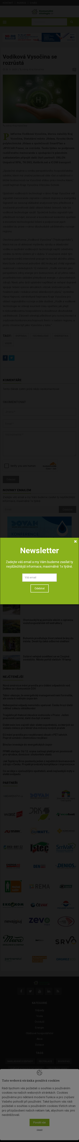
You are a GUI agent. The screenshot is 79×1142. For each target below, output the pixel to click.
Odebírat (40, 588)
